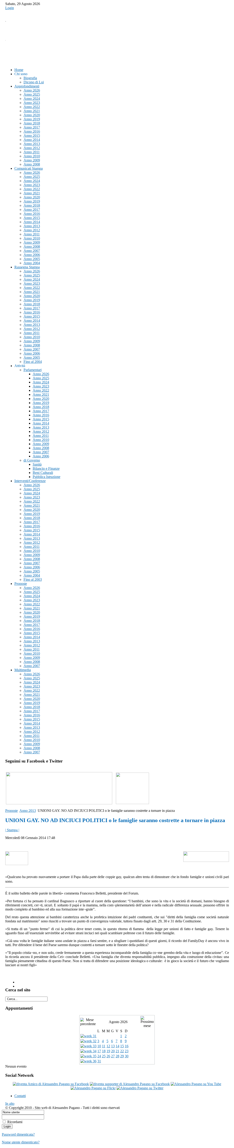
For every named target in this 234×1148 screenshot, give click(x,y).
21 (117, 1051)
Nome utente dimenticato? (21, 1142)
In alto (9, 1104)
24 (99, 1056)
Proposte (11, 811)
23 (126, 1051)
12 (108, 1046)
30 (126, 1056)
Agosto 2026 (118, 1022)
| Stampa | (12, 830)
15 (122, 1046)
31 (99, 1061)
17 (99, 1051)
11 (103, 1046)
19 (108, 1051)
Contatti (20, 1096)
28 (117, 1056)
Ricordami (14, 1122)
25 (104, 1056)
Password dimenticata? (18, 1134)
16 (126, 1046)
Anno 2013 (27, 811)
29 (122, 1056)
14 (117, 1046)
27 (113, 1056)
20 (113, 1051)
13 (113, 1046)
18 (104, 1051)
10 (99, 1046)
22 (122, 1051)
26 (108, 1056)
